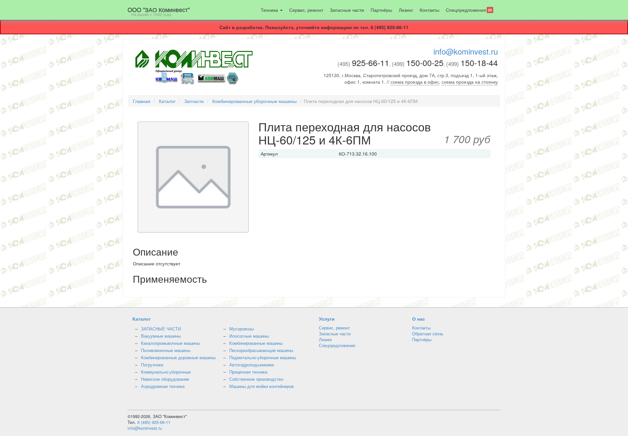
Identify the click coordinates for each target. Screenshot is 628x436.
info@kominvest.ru (465, 51)
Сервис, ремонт (306, 10)
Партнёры (381, 10)
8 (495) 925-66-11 (153, 422)
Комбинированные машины (256, 343)
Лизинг (406, 10)
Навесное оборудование (165, 379)
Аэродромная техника (162, 386)
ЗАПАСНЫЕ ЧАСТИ (161, 329)
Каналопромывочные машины (170, 343)
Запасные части (347, 10)
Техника (270, 10)
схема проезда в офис (415, 81)
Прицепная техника (248, 372)
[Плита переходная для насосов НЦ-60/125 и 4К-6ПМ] (193, 178)
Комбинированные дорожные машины (178, 358)
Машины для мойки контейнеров (261, 386)
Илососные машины (249, 336)
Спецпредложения (469, 10)
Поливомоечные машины (165, 350)
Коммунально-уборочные (166, 372)
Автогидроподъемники (251, 365)
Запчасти (194, 101)
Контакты (429, 10)
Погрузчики (152, 365)
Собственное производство (256, 379)
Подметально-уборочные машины (262, 358)
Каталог (167, 101)
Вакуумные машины (161, 336)
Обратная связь (428, 334)
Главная (141, 101)
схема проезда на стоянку (470, 81)
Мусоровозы (241, 329)
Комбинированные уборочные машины (254, 101)
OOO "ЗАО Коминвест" (159, 11)
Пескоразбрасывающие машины (261, 350)
